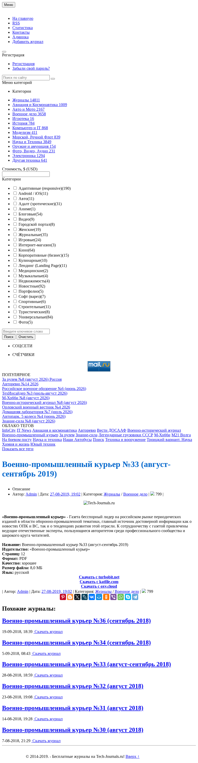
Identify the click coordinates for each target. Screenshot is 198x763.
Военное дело (135, 494)
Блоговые (30, 214)
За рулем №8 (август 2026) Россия (32, 379)
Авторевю (87, 430)
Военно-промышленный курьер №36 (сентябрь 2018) (76, 620)
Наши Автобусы (77, 439)
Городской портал (37, 224)
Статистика (22, 27)
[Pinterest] (63, 597)
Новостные (32, 286)
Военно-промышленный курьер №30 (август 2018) (72, 729)
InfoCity (9, 430)
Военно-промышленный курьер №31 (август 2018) (72, 708)
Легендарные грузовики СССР (125, 435)
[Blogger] (70, 597)
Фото (25, 322)
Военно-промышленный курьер (30, 435)
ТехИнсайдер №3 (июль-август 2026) (34, 393)
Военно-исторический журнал (154, 430)
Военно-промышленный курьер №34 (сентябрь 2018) (76, 642)
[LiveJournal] (84, 597)
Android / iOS (33, 193)
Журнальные (33, 234)
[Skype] (128, 597)
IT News (24, 430)
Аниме (27, 209)
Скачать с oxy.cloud (99, 586)
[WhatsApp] (121, 597)
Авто (26, 198)
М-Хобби (162, 435)
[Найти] (53, 79)
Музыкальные (33, 276)
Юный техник (42, 444)
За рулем (67, 435)
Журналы (112, 494)
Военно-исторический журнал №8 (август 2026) (44, 402)
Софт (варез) (32, 296)
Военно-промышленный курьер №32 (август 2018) (72, 686)
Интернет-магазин (37, 245)
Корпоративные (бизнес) (44, 255)
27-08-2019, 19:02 (65, 494)
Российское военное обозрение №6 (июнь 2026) (44, 388)
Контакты (21, 32)
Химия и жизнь (15, 444)
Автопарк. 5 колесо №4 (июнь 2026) (33, 416)
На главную (22, 18)
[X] (77, 597)
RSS (16, 23)
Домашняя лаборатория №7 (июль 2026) (37, 412)
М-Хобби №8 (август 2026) (26, 398)
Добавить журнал (27, 41)
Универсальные (36, 317)
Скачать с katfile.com (99, 581)
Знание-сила (86, 435)
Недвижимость (34, 281)
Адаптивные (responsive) (45, 188)
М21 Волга (181, 435)
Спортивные (32, 301)
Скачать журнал (48, 631)
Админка (20, 37)
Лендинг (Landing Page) (43, 265)
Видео (26, 219)
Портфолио (31, 291)
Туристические (34, 312)
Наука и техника (47, 439)
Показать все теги (18, 449)
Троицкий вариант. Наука (169, 439)
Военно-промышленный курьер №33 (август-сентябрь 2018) (86, 664)
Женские (30, 229)
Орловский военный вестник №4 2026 (36, 407)
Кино (27, 250)
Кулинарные (33, 260)
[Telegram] (135, 597)
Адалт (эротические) (40, 204)
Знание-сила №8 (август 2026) (28, 421)
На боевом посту (17, 439)
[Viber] (113, 597)
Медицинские (33, 270)
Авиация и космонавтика (54, 430)
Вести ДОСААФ (111, 430)
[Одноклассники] (106, 597)
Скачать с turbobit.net (99, 577)
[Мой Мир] (99, 597)
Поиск (98, 439)
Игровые (30, 240)
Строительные (35, 307)
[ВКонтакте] (92, 597)
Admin (31, 494)
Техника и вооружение (125, 439)
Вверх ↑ (132, 756)
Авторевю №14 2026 (20, 384)
